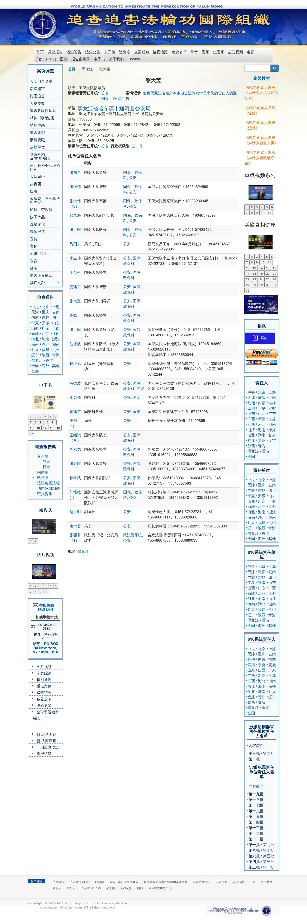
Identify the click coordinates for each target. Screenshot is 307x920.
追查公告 (92, 51)
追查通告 (73, 51)
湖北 (45, 344)
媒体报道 (37, 231)
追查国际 (48, 734)
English (134, 58)
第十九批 (256, 793)
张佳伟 (75, 186)
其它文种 (37, 283)
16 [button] (58, 428)
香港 (49, 360)
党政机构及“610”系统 (40, 156)
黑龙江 (37, 360)
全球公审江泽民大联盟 (123, 882)
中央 (35, 306)
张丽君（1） (75, 537)
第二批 (268, 753)
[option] (45, 399)
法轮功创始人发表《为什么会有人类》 (261, 140)
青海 (56, 354)
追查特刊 (44, 692)
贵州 (56, 349)
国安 (140, 388)
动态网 (110, 888)
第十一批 (256, 838)
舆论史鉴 (44, 705)
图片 (63, 58)
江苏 (45, 333)
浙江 (56, 338)
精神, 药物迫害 (42, 117)
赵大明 (75, 511)
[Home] (43, 25)
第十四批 (256, 822)
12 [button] (31, 428)
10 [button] (46, 422)
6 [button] (56, 416)
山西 (35, 328)
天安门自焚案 (41, 81)
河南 (45, 338)
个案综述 (44, 673)
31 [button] (274, 285)
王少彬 (75, 272)
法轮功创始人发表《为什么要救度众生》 (259, 157)
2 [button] (36, 416)
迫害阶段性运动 (43, 110)
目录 (46, 466)
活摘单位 (37, 147)
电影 (250, 51)
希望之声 (266, 882)
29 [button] (261, 285)
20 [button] (267, 273)
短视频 (218, 51)
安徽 (45, 322)
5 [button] (51, 416)
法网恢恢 (58, 882)
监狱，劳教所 (41, 209)
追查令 (124, 51)
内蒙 (35, 317)
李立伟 (75, 257)
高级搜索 (261, 78)
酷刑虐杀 (37, 125)
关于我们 (116, 58)
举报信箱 (44, 753)
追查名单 (179, 51)
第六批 (254, 855)
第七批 (268, 850)
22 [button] (247, 279)
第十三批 (256, 827)
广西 (56, 328)
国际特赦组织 (201, 882)
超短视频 (235, 51)
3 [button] (41, 416)
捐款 (264, 338)
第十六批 (256, 810)
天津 (35, 311)
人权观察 (238, 882)
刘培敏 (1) (75, 494)
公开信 (109, 51)
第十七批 (256, 805)
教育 (33, 260)
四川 (56, 317)
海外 (45, 365)
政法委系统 (132, 534)
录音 (194, 51)
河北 (35, 338)
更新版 (42, 456)
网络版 (42, 472)
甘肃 (35, 349)
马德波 (75, 383)
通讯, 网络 (38, 253)
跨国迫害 (37, 96)
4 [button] (46, 416)
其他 (56, 365)
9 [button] (41, 422)
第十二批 (256, 833)
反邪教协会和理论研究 (45, 167)
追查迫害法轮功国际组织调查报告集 (48, 488)
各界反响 (44, 698)
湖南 (56, 344)
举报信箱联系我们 (45, 607)
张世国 (75, 329)
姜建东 (75, 286)
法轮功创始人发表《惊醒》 (259, 110)
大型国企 (37, 176)
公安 (105, 92)
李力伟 (75, 397)
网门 (140, 888)
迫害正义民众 (41, 275)
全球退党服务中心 (160, 888)
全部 (35, 371)
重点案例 (44, 686)
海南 (35, 344)
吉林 (45, 317)
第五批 (268, 855)
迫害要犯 (37, 132)
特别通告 (44, 679)
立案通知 (141, 51)
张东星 (75, 172)
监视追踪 (160, 51)
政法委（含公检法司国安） (45, 200)
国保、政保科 (112, 98)
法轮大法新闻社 (80, 882)
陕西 (45, 354)
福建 (45, 349)
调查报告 (55, 51)
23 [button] (254, 279)
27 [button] (247, 285)
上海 (56, 306)
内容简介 (256, 745)
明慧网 (99, 882)
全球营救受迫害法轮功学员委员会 (166, 882)
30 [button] (267, 285)
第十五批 (256, 816)
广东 (45, 328)
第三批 (254, 753)
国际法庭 (221, 882)
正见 (252, 882)
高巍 (73, 315)
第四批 (254, 861)
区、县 (137, 146)
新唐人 (57, 888)
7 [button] (31, 422)
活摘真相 (48, 740)
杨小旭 (75, 363)
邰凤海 (75, 215)
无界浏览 (126, 888)
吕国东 (75, 243)
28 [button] (254, 285)
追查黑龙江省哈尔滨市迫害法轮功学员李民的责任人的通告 (181, 95)
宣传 (33, 238)
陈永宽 (75, 449)
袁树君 (75, 526)
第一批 (254, 758)
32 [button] (247, 290)
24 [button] (261, 279)
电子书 (99, 58)
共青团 (35, 183)
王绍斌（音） (75, 437)
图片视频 (44, 666)
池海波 (75, 343)
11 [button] (53, 422)
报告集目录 (80, 58)
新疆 (35, 333)
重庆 (45, 311)
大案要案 (37, 103)
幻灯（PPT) (46, 58)
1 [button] (31, 416)
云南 (56, 311)
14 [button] (45, 428)
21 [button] (274, 273)
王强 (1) (73, 423)
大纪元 (71, 888)
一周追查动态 (48, 747)
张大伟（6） (75, 203)
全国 (35, 365)
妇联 (33, 191)
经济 (33, 268)
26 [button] (274, 279)
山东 (56, 322)
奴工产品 (37, 216)
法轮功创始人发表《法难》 (259, 124)
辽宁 (35, 354)
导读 (46, 461)
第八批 (254, 850)
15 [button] (51, 428)
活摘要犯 (37, 139)
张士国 (75, 229)
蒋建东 (75, 411)
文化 (33, 246)
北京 (45, 306)
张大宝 (75, 300)
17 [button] (31, 433)
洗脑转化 (37, 224)
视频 (205, 51)
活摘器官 (37, 88)
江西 (56, 333)
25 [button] (267, 279)
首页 (40, 51)
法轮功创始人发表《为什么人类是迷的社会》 (261, 92)
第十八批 (256, 799)
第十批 (254, 844)
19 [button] (261, 273)
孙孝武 (75, 477)
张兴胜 (75, 463)
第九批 (268, 844)
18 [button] (254, 273)
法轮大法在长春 (91, 888)
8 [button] (36, 422)
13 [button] (38, 428)
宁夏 (35, 322)
